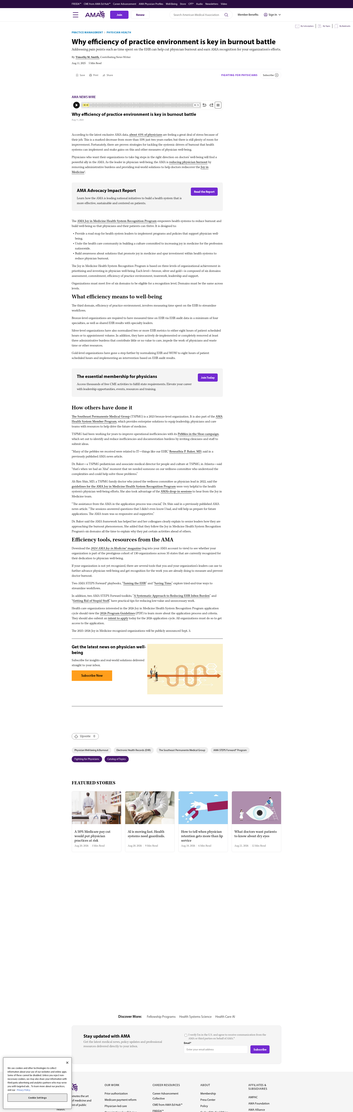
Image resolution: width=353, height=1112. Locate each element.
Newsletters (211, 4)
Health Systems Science (195, 1017)
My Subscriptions (307, 26)
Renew (140, 15)
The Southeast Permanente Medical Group (101, 417)
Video (224, 4)
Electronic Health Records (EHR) (134, 750)
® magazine (116, 548)
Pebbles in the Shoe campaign (198, 434)
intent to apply (118, 618)
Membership (208, 1093)
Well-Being (171, 4)
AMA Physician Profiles (151, 4)
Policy (204, 1106)
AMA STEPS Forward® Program (230, 750)
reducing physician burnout (188, 162)
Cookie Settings (37, 1097)
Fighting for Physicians (239, 75)
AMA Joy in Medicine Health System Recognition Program (117, 221)
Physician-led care (116, 1106)
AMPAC (253, 1097)
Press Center (207, 1100)
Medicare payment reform (120, 1100)
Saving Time (162, 583)
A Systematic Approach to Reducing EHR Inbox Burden (172, 596)
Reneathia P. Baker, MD (185, 452)
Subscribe (268, 75)
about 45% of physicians (145, 135)
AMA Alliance (256, 1109)
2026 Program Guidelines (117, 613)
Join (119, 15)
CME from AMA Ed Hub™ (97, 4)
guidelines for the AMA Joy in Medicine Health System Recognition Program (124, 486)
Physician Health (119, 32)
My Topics (326, 26)
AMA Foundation (259, 1103)
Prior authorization (116, 1093)
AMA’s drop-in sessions (176, 491)
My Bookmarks (344, 26)
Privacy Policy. (24, 1089)
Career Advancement (124, 4)
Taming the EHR (134, 583)
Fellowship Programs (161, 1017)
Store (183, 4)
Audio (199, 4)
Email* (187, 1043)
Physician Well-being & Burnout (91, 750)
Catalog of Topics (116, 759)
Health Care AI (225, 1017)
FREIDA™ (76, 4)
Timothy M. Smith (87, 57)
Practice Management (87, 32)
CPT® (191, 4)
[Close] (67, 1063)
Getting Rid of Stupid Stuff (91, 601)
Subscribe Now (92, 676)
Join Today (208, 377)
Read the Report (204, 191)
